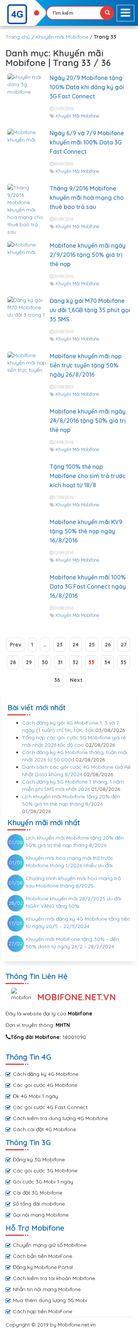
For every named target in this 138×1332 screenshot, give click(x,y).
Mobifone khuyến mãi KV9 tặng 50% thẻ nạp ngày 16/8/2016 (86, 531)
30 (45, 662)
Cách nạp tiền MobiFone (42, 1311)
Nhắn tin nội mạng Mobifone (47, 1289)
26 (108, 644)
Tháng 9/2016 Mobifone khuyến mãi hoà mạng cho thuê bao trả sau (87, 197)
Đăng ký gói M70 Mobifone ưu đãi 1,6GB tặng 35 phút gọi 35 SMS (90, 310)
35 (123, 662)
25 (92, 644)
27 (124, 644)
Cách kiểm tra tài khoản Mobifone (54, 1278)
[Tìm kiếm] (107, 13)
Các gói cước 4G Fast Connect (50, 1107)
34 (107, 662)
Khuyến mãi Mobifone (62, 37)
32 (75, 662)
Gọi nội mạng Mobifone (40, 1214)
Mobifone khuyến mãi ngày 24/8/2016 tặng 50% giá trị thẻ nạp (88, 420)
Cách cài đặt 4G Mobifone (44, 1129)
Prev (15, 644)
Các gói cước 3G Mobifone (45, 1170)
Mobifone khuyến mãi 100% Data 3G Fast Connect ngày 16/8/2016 (88, 586)
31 (60, 662)
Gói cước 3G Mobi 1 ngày (43, 1181)
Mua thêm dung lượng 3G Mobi (50, 1300)
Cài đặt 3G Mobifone (37, 1192)
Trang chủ (18, 37)
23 (60, 644)
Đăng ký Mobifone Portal (43, 1267)
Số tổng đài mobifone (39, 1203)
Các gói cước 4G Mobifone (45, 1085)
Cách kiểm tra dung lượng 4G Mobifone (60, 1118)
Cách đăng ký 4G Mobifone (45, 1074)
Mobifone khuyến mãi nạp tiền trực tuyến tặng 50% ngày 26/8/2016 (86, 365)
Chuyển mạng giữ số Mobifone (49, 1245)
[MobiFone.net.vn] (23, 15)
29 (29, 662)
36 (57, 680)
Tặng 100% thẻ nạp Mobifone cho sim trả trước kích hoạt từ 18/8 (88, 476)
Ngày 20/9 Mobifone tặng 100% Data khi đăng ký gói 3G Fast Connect (87, 87)
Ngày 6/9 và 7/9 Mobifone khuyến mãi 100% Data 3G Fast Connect (87, 142)
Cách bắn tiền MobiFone (42, 1256)
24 (75, 644)
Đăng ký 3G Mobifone (39, 1159)
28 (13, 662)
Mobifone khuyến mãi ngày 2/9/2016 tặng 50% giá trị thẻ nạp (87, 255)
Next (76, 680)
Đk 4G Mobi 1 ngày (35, 1096)
